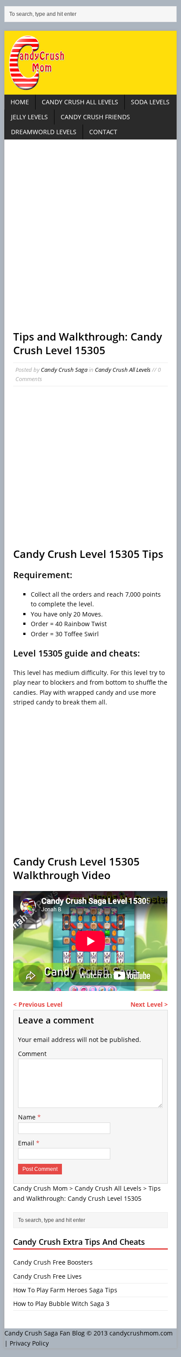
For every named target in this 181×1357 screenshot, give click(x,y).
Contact (103, 132)
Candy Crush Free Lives (47, 1276)
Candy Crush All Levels (80, 102)
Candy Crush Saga (64, 370)
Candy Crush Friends (95, 117)
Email (27, 1143)
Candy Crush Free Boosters (53, 1262)
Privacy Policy (29, 1343)
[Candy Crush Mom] (90, 63)
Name (27, 1117)
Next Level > (149, 1004)
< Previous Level (37, 1004)
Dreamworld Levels (43, 132)
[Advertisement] (90, 239)
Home (20, 102)
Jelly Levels (29, 117)
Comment (32, 1053)
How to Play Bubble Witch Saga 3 (61, 1303)
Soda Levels (150, 102)
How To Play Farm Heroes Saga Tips (65, 1290)
